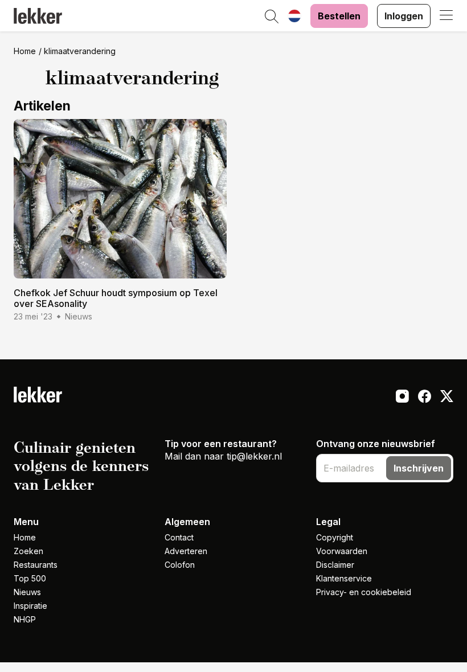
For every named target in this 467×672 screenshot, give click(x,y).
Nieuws (27, 592)
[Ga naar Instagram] (402, 397)
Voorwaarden (341, 551)
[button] (271, 17)
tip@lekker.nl (254, 456)
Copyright (334, 537)
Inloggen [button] (403, 16)
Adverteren (186, 551)
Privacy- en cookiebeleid (363, 592)
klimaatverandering (80, 51)
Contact (179, 537)
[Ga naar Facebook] (424, 397)
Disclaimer (335, 564)
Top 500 (30, 578)
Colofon (180, 564)
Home (25, 51)
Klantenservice (344, 578)
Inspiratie (30, 605)
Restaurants (36, 564)
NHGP (25, 619)
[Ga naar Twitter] (446, 397)
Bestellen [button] (339, 16)
